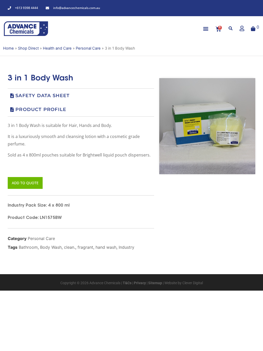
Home (8, 48)
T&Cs (127, 283)
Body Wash (51, 247)
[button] (206, 28)
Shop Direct (28, 48)
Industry (126, 247)
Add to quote (25, 182)
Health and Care (57, 48)
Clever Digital (192, 283)
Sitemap (154, 283)
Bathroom (28, 247)
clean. (69, 247)
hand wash (106, 247)
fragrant (85, 247)
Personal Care (88, 48)
